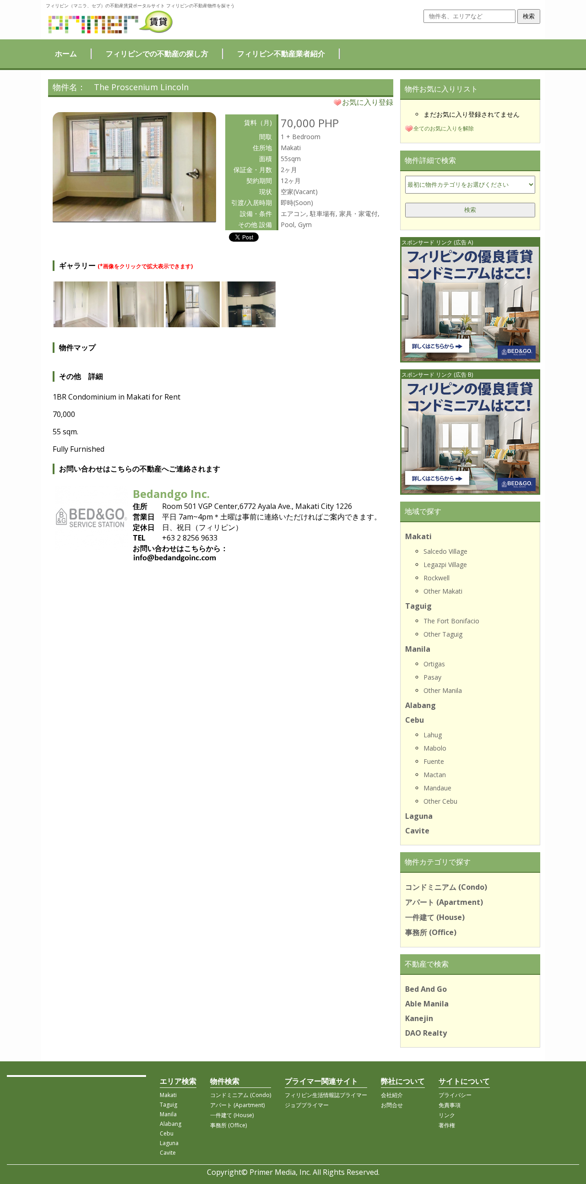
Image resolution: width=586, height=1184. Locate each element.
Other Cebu (440, 801)
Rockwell (436, 577)
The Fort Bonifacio (451, 620)
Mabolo (434, 748)
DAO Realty (426, 1033)
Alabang (420, 705)
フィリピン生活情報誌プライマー (326, 1095)
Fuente (433, 761)
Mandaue (437, 788)
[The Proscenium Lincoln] (134, 219)
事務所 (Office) (430, 932)
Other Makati (442, 591)
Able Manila (427, 1004)
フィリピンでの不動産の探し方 (157, 54)
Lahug (432, 734)
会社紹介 (392, 1095)
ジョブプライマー (307, 1105)
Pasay (432, 677)
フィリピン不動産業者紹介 (281, 54)
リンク (447, 1115)
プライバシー (455, 1095)
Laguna (419, 816)
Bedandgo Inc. (171, 493)
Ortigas (434, 664)
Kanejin (419, 1018)
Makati (418, 536)
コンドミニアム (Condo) (446, 887)
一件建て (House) (435, 917)
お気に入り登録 (367, 102)
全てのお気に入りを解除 (443, 128)
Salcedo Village (445, 551)
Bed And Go (426, 989)
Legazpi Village (445, 564)
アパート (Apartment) (444, 902)
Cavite (417, 831)
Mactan (434, 774)
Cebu (414, 720)
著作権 (447, 1125)
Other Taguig (442, 634)
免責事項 (450, 1105)
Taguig (418, 606)
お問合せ (392, 1105)
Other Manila (442, 690)
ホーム (66, 54)
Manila (417, 649)
